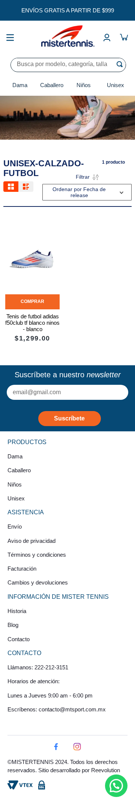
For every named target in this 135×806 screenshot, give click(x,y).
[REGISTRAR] (69, 418)
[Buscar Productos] (121, 64)
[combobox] (68, 65)
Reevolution (105, 770)
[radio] (10, 186)
